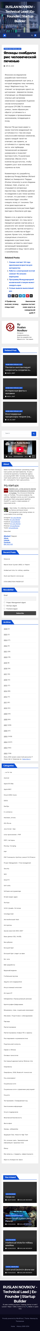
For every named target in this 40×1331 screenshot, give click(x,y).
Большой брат (9, 948)
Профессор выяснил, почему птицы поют (11, 304)
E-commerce (8, 812)
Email (5, 595)
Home (13, 1326)
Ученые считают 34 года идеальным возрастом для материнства (20, 265)
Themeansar (20, 1321)
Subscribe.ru (26, 759)
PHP (5, 851)
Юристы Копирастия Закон (13, 1159)
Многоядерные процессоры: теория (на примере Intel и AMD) (17, 417)
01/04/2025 (11, 1272)
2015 (5, 685)
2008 (5, 719)
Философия (8, 1123)
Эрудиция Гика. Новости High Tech (16, 1135)
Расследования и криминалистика (16, 1038)
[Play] (7, 456)
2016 (5, 680)
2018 (5, 668)
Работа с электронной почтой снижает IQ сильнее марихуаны (22, 274)
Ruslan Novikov (22, 329)
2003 (5, 748)
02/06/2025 (11, 1248)
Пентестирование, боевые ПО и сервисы (18, 1033)
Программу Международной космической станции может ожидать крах (21, 282)
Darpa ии (7, 559)
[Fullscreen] (33, 456)
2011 (5, 702)
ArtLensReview (15, 522)
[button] (32, 35)
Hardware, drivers (10, 817)
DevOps (6, 806)
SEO (5, 874)
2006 (5, 731)
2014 (5, 691)
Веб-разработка (9, 965)
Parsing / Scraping (10, 846)
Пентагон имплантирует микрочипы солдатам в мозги (18, 370)
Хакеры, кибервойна (11, 1129)
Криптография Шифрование (13, 1004)
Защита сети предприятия (13, 982)
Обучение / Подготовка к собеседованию (18, 1016)
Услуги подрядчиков (11, 1112)
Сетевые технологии (11, 1055)
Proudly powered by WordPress (13, 1318)
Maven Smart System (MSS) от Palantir (17, 564)
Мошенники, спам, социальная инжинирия (18, 1010)
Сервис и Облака (10, 1050)
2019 (5, 663)
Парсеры (7, 1021)
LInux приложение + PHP (12, 834)
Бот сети (7, 959)
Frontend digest (11, 609)
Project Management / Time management (17, 863)
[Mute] (30, 456)
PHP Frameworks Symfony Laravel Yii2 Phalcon (19, 857)
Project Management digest (16, 602)
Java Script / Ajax (10, 829)
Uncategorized (9, 914)
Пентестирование (10, 1027)
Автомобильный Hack (11, 919)
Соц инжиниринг (10, 1078)
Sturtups (7, 902)
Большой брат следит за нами (14, 953)
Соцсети (7, 1095)
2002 (5, 753)
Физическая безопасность (13, 1118)
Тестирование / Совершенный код (16, 1101)
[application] (20, 449)
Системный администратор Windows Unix (18, 1061)
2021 (5, 651)
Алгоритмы (8, 925)
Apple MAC (7, 789)
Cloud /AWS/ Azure (10, 795)
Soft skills (7, 885)
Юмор (6, 1148)
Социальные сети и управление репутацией (19, 1089)
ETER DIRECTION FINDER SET (14, 581)
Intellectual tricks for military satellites (16, 570)
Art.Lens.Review (16, 517)
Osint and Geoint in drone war (14, 576)
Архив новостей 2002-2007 (12, 48)
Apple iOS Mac (9, 783)
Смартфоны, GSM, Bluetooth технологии (18, 1072)
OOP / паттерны (9, 840)
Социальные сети (10, 1084)
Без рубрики (8, 942)
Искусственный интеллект (13, 987)
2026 (5, 629)
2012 (5, 697)
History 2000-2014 (23, 1326)
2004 (5, 742)
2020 (5, 657)
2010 (5, 708)
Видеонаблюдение (10, 970)
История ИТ (8, 993)
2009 (5, 714)
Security (6, 868)
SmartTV (7, 880)
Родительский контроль (12, 1044)
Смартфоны (8, 1067)
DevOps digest (11, 606)
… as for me (8, 772)
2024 (5, 640)
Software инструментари (12, 891)
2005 (5, 736)
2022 (5, 646)
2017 (5, 674)
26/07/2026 (11, 1200)
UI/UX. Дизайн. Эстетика (12, 908)
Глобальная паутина (11, 976)
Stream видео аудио (11, 897)
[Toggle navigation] (18, 35)
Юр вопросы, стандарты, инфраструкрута (18, 1154)
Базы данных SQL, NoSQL (12, 936)
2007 (5, 725)
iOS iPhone (7, 823)
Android (6, 778)
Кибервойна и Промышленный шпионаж (18, 999)
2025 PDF (8, 544)
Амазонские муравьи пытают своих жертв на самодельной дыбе (28, 307)
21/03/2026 (11, 1224)
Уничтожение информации (13, 1106)
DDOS (6, 800)
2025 (5, 634)
